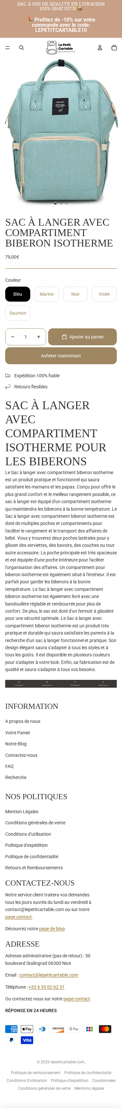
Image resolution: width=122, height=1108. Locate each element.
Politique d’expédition (69, 1080)
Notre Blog (16, 743)
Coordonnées (103, 1080)
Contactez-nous (21, 755)
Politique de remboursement (36, 1073)
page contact (18, 917)
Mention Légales (21, 811)
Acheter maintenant (61, 355)
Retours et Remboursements (34, 867)
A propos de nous (22, 721)
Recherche (15, 777)
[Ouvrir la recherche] (21, 47)
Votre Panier (17, 732)
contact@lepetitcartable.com (48, 975)
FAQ (9, 766)
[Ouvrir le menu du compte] (100, 47)
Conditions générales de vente (35, 822)
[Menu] (7, 47)
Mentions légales (89, 1088)
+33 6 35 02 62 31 (47, 987)
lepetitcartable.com (68, 1062)
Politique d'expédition (26, 845)
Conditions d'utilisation (28, 834)
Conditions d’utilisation (27, 1080)
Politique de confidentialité (31, 856)
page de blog (52, 928)
